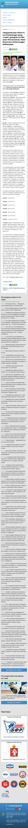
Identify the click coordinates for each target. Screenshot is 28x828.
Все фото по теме (13, 702)
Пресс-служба (7, 22)
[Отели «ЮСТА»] (5, 774)
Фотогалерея (7, 15)
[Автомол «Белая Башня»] (5, 784)
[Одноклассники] (12, 49)
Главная (5, 29)
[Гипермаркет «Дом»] (10, 766)
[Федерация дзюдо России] (14, 784)
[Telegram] (16, 49)
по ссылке (10, 82)
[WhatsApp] (14, 49)
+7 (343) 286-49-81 (15, 806)
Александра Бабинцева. (12, 88)
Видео (5, 17)
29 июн (13, 322)
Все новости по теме (13, 670)
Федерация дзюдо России (16, 277)
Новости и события (9, 12)
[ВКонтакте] (10, 49)
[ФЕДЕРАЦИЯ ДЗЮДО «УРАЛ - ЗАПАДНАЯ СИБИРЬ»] (22, 774)
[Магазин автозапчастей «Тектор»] (22, 767)
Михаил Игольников (12, 87)
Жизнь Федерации (9, 20)
